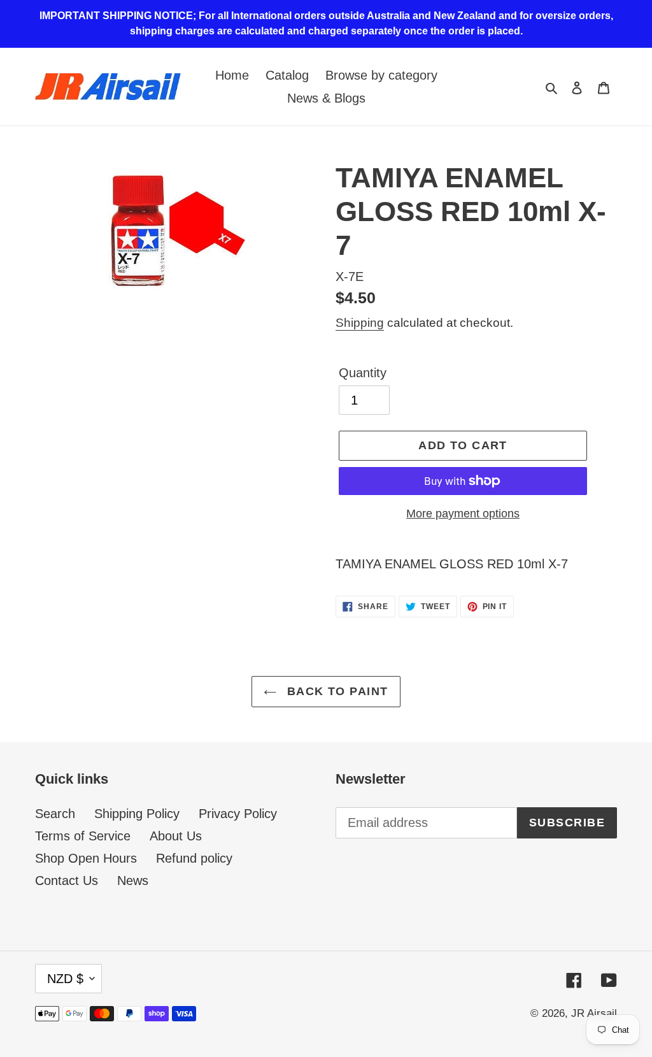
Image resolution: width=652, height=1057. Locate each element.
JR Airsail (594, 1013)
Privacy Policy (238, 814)
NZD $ (65, 979)
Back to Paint (335, 691)
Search (55, 814)
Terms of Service (83, 836)
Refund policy (194, 858)
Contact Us (66, 881)
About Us (176, 836)
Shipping (360, 322)
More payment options (463, 513)
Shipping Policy (137, 814)
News (132, 881)
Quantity (362, 373)
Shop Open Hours (86, 858)
